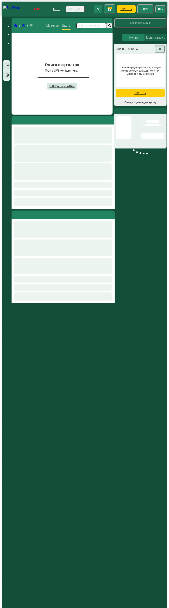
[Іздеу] (110, 25)
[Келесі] (24, 213)
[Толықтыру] (98, 9)
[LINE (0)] (15, 26)
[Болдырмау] (110, 213)
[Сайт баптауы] (160, 9)
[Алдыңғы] (14, 213)
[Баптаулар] (160, 84)
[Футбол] (23, 26)
